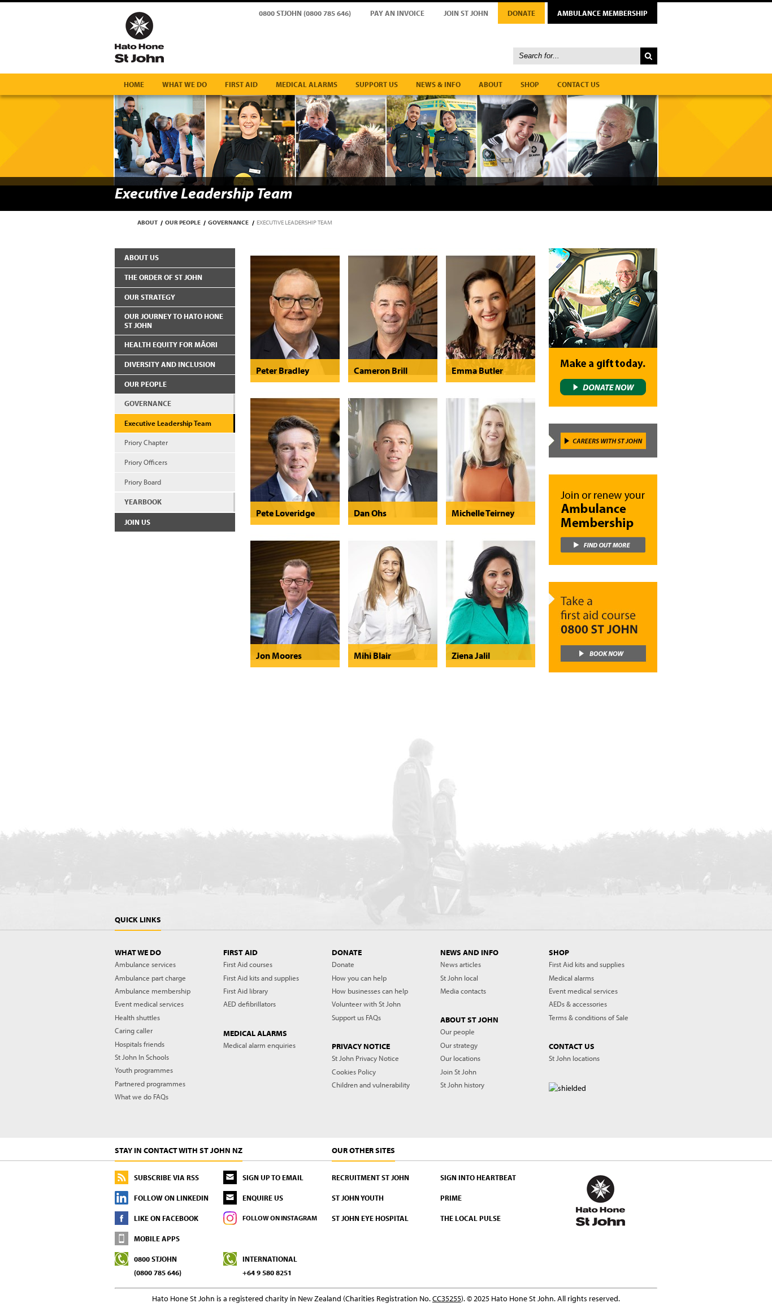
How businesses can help (370, 990)
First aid (241, 84)
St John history (462, 1084)
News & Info (438, 84)
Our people (183, 222)
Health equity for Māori (171, 344)
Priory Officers (145, 462)
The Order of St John (163, 277)
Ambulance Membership (602, 13)
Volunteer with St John (366, 1003)
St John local (459, 977)
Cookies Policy (354, 1071)
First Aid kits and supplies (261, 977)
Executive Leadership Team (167, 423)
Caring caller (134, 1030)
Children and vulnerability (371, 1084)
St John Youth (358, 1197)
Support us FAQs (356, 1017)
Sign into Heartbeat (478, 1177)
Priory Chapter (146, 442)
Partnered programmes (150, 1083)
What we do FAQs (141, 1096)
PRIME (451, 1197)
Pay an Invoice (397, 13)
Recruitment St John (370, 1177)
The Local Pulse (470, 1218)
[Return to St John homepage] (386, 36)
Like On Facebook (166, 1218)
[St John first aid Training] (602, 627)
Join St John (466, 13)
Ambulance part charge (150, 977)
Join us (137, 521)
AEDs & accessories (578, 1003)
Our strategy (149, 296)
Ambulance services (145, 964)
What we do (184, 84)
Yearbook (143, 501)
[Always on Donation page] (602, 327)
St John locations (574, 1058)
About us (141, 257)
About (490, 84)
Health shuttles (137, 1017)
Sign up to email (272, 1177)
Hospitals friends (139, 1043)
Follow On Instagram (279, 1218)
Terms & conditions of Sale (588, 1017)
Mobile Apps (157, 1238)
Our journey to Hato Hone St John (173, 321)
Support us (376, 84)
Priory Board (142, 481)
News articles (460, 964)
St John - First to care (600, 1200)
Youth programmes (144, 1069)
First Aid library (245, 990)
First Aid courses (247, 964)
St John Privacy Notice (365, 1058)
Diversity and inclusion (169, 364)
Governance (228, 222)
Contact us (578, 84)
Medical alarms (306, 84)
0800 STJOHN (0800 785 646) (305, 13)
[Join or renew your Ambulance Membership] (602, 519)
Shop (530, 84)
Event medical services (149, 1003)
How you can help (359, 977)
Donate (521, 13)
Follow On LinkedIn (171, 1197)
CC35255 (446, 1298)
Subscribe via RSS (166, 1177)
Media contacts (463, 990)
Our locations (460, 1058)
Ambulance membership (152, 990)
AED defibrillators (249, 1003)
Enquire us (262, 1197)
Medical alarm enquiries (259, 1045)
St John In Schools (142, 1056)
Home (134, 84)
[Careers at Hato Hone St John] (602, 441)
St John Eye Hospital (370, 1218)
